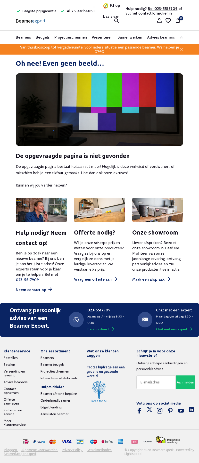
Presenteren (102, 37)
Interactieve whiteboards (59, 378)
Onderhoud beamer (55, 400)
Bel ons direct (98, 329)
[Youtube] (181, 411)
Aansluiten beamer (54, 414)
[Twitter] (149, 411)
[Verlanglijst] (168, 20)
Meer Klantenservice (15, 423)
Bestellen (11, 358)
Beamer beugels (53, 364)
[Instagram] (160, 411)
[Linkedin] (191, 411)
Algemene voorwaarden (39, 450)
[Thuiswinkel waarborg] (168, 440)
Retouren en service (13, 412)
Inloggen (11, 450)
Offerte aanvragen (11, 401)
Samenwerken (129, 37)
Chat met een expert (171, 329)
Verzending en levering (14, 373)
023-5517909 (27, 279)
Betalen (9, 364)
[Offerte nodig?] (99, 210)
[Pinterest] (170, 411)
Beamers (23, 37)
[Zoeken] (116, 20)
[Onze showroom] (157, 210)
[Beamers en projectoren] (31, 20)
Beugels (43, 37)
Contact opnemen (11, 391)
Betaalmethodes (99, 450)
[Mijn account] (159, 21)
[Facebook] (139, 411)
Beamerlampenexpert (20, 454)
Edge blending (51, 407)
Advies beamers (161, 37)
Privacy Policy (72, 450)
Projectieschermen (70, 37)
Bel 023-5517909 (162, 8)
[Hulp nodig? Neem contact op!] (41, 210)
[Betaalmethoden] (26, 442)
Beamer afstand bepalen (59, 393)
